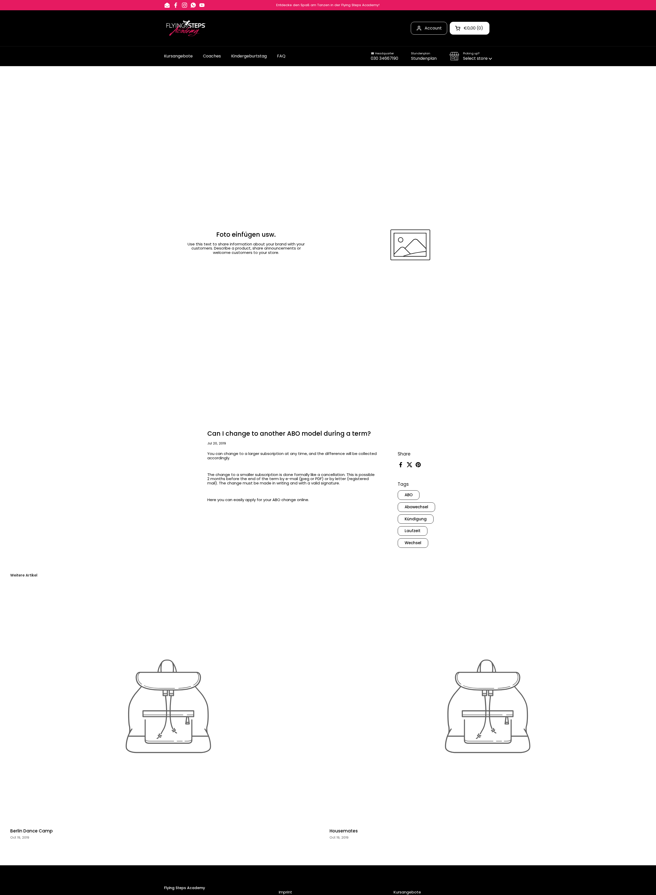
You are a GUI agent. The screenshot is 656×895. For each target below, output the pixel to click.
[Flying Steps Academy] (185, 28)
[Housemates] (488, 706)
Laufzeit (413, 530)
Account (433, 28)
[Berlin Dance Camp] (168, 706)
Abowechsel (416, 507)
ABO (409, 495)
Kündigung (416, 519)
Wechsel (413, 542)
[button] (470, 56)
